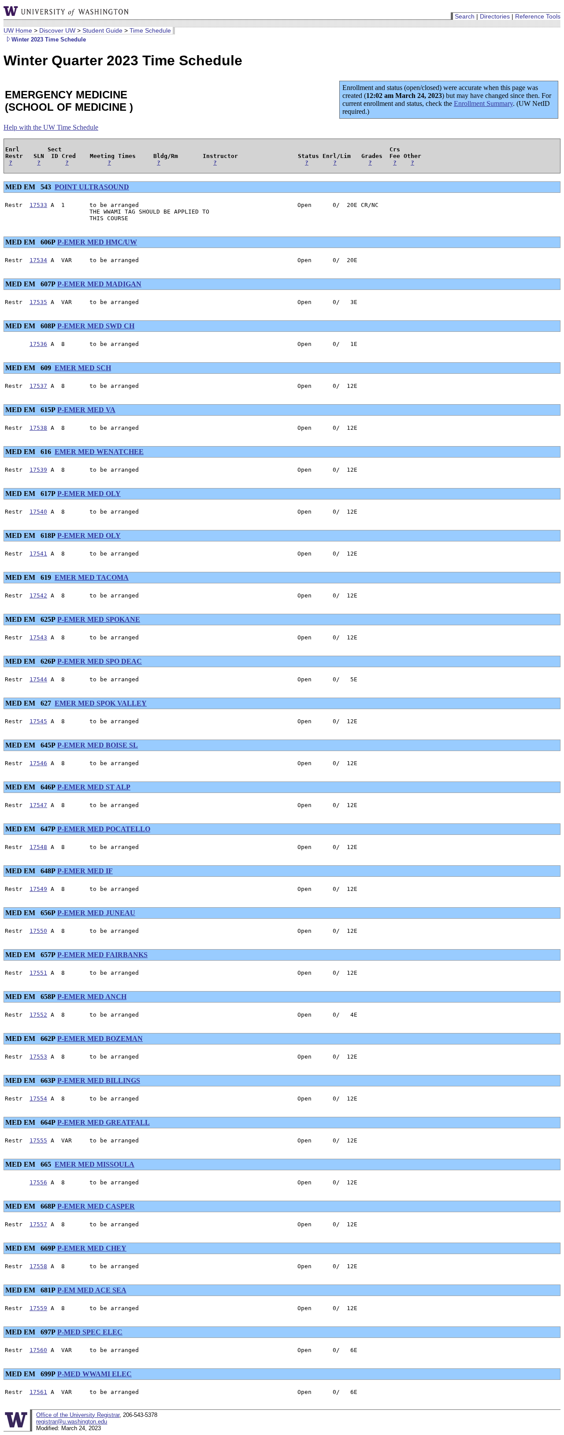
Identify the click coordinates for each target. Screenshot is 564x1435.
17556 (38, 1182)
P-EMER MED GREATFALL (103, 1122)
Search (465, 16)
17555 (38, 1140)
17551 (38, 972)
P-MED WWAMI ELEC (94, 1374)
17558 (38, 1266)
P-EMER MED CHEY (91, 1248)
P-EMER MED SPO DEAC (99, 661)
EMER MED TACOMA (92, 577)
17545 (38, 721)
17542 (38, 595)
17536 (38, 344)
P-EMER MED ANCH (91, 996)
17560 (38, 1350)
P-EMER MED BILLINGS (98, 1080)
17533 (38, 205)
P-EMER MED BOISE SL (97, 745)
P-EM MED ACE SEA (91, 1290)
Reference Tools (537, 16)
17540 (38, 511)
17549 (38, 889)
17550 (38, 931)
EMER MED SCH (83, 368)
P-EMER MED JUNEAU (96, 913)
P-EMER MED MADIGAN (99, 284)
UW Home (18, 30)
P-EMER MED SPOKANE (98, 619)
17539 (38, 469)
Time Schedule (150, 30)
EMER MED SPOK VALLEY (101, 703)
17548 (38, 847)
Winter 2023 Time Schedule (48, 39)
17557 (38, 1224)
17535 (38, 302)
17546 (38, 763)
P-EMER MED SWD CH (95, 326)
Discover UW (57, 30)
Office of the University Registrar (77, 1415)
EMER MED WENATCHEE (99, 451)
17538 (38, 427)
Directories (495, 16)
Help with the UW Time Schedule (51, 127)
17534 (38, 260)
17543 (38, 637)
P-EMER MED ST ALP (93, 787)
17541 (38, 553)
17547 (38, 805)
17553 (38, 1056)
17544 (38, 679)
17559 (38, 1308)
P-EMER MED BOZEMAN (100, 1038)
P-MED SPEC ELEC (89, 1332)
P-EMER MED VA (86, 409)
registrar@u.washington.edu (71, 1421)
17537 (38, 386)
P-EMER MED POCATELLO (103, 829)
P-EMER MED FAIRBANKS (102, 954)
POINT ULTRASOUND (92, 187)
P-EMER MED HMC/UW (97, 242)
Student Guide (102, 30)
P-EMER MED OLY (89, 493)
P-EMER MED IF (85, 871)
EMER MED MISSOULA (94, 1164)
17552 (38, 1014)
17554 (38, 1098)
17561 (38, 1392)
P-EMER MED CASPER (96, 1206)
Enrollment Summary (483, 103)
